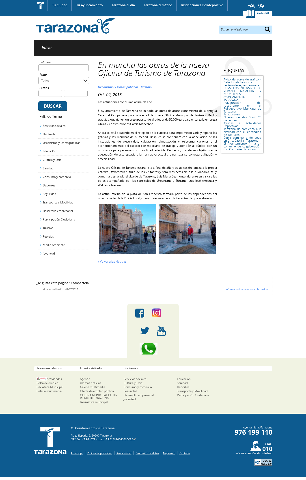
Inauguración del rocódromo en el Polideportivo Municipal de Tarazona (242, 107)
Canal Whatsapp (153, 349)
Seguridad (49, 194)
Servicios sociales (54, 126)
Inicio (40, 5)
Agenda (85, 379)
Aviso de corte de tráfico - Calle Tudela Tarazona (242, 80)
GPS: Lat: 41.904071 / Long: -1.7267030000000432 (102, 439)
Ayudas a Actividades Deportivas (242, 124)
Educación (49, 151)
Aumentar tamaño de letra (261, 5)
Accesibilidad (123, 453)
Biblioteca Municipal (50, 387)
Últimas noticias (90, 383)
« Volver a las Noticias (112, 261)
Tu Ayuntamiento (89, 5)
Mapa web (169, 453)
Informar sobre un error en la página (247, 289)
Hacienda (49, 134)
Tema (43, 75)
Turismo (48, 228)
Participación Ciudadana (59, 219)
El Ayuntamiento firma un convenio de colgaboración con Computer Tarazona (242, 146)
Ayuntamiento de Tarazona (75, 26)
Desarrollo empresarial (58, 211)
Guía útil (263, 13)
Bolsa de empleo (47, 383)
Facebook (139, 313)
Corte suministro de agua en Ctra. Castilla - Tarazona (242, 139)
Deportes (49, 185)
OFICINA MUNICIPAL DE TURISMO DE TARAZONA (98, 396)
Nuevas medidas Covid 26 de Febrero (242, 118)
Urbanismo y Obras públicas (61, 143)
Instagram (161, 313)
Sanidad (48, 168)
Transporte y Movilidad (58, 202)
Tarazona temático (158, 5)
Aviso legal (77, 453)
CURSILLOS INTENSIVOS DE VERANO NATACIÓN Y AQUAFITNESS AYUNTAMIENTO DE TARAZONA (242, 94)
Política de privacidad (99, 453)
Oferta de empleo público (97, 391)
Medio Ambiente (54, 245)
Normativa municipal (94, 402)
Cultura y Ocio (52, 160)
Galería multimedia (49, 391)
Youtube (161, 331)
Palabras (45, 62)
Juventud (49, 253)
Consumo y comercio (57, 177)
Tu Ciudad (59, 5)
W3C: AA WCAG (263, 462)
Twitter (144, 331)
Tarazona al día (123, 5)
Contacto (184, 453)
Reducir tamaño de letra (251, 5)
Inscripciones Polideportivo (202, 5)
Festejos (48, 236)
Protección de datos (147, 453)
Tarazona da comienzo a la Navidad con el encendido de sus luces (242, 132)
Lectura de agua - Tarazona (241, 85)
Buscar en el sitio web (234, 29)
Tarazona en (232, 114)
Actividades (54, 379)
